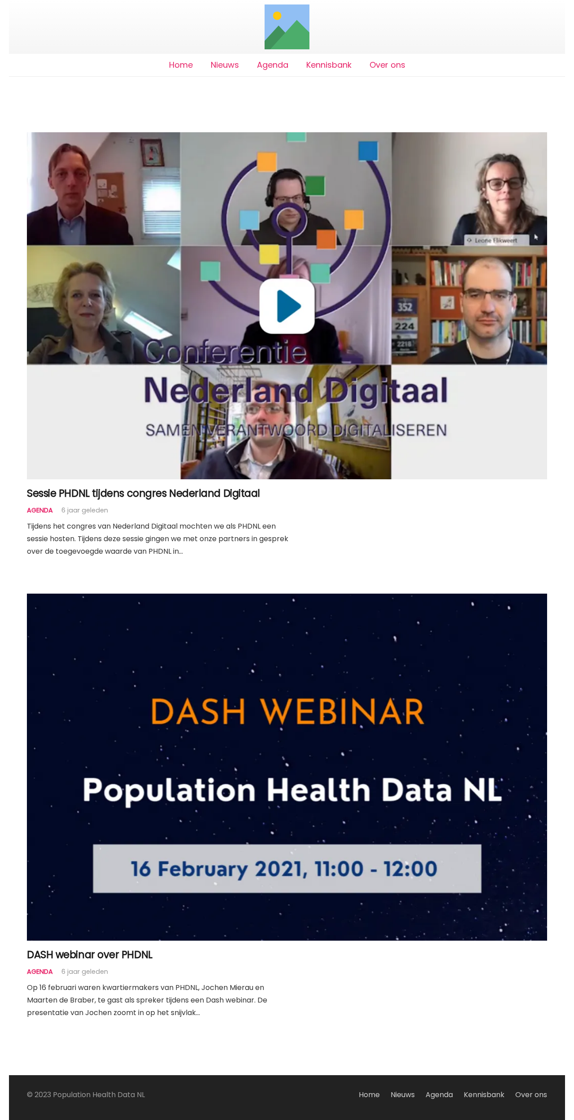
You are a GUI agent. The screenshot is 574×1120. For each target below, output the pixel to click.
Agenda (40, 510)
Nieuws (403, 1095)
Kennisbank (484, 1095)
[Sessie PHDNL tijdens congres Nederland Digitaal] (287, 138)
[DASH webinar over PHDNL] (287, 600)
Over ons (531, 1095)
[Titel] (287, 26)
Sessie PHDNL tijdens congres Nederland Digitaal (143, 493)
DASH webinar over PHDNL (89, 954)
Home (369, 1095)
